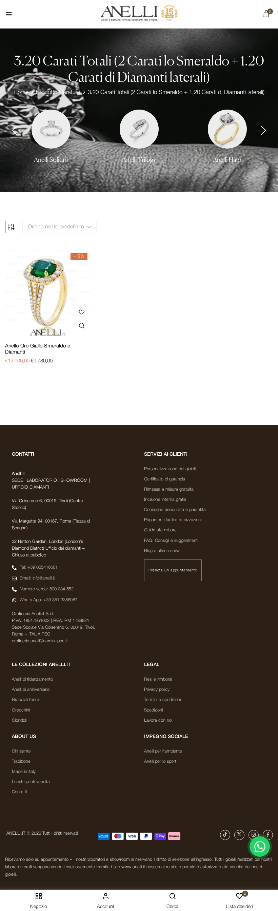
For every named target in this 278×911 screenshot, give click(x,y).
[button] (266, 15)
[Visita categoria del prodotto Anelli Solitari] (51, 129)
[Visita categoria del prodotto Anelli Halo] (227, 129)
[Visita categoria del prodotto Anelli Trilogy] (139, 129)
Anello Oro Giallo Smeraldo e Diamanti (37, 349)
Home (21, 92)
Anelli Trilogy (139, 160)
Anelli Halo (227, 160)
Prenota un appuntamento (172, 570)
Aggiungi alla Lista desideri (81, 312)
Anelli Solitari (51, 160)
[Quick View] (81, 326)
